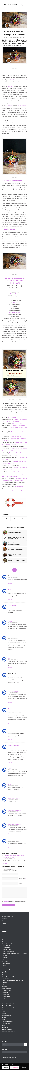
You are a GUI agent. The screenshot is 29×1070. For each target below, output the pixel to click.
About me (4, 923)
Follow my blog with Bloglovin (9, 1057)
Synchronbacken (6, 1023)
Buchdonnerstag (6, 947)
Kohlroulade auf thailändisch (17, 434)
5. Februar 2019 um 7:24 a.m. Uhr (9, 858)
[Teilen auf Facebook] (6, 518)
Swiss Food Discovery (7, 1021)
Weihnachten (5, 1027)
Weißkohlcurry (19, 486)
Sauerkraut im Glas (16, 423)
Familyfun (4, 965)
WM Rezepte (5, 1033)
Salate (3, 1011)
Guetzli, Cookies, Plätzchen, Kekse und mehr (12, 980)
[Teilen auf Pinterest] (14, 518)
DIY (3, 959)
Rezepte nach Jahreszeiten (8, 1007)
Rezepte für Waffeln (6, 1005)
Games (4, 974)
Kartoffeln (4, 986)
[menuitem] (21, 5)
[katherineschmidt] (12, 5)
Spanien (4, 1017)
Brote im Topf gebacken (7, 943)
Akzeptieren (5, 1067)
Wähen (3, 1025)
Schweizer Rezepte (6, 1015)
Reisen (3, 998)
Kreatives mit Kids (6, 990)
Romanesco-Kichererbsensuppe (17, 453)
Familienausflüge (6, 963)
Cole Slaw (15, 455)
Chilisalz (10, 86)
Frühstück (4, 972)
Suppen (4, 1019)
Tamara (23, 37)
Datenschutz (6, 901)
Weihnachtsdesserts (7, 1029)
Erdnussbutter (16, 302)
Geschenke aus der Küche (8, 976)
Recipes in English (6, 996)
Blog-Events (5, 941)
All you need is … (6, 936)
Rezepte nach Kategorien (8, 1009)
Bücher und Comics (6, 949)
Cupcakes (4, 955)
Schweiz (4, 1013)
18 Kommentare (15, 37)
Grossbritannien (6, 978)
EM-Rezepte (5, 961)
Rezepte (4, 1002)
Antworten (10, 583)
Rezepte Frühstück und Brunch (9, 1004)
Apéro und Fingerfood (7, 938)
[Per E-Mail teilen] (23, 518)
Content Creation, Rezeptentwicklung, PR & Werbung (14, 953)
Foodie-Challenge (6, 969)
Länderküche (5, 992)
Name (20, 873)
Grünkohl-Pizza (12, 417)
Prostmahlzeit (22, 105)
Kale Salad (16, 472)
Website (20, 883)
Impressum (4, 918)
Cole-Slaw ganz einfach (16, 415)
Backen (4, 939)
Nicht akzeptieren (14, 1067)
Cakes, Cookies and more (7, 916)
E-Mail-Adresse (22, 878)
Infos (3, 984)
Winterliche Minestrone (19, 425)
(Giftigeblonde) (9, 105)
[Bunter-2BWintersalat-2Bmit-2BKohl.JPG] (14, 20)
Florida (3, 967)
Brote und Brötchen (6, 945)
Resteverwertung (6, 1000)
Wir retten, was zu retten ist (8, 1031)
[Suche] (21, 5)
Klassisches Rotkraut (15, 436)
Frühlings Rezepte (6, 971)
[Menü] (25, 5)
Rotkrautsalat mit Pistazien (18, 432)
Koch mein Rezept (6, 988)
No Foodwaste (5, 994)
